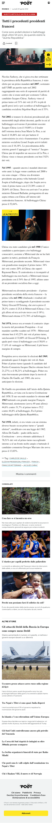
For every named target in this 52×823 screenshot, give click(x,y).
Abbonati (26, 813)
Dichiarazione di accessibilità (26, 797)
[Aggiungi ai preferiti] (16, 43)
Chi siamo (15, 792)
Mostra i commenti (26, 474)
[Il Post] (26, 3)
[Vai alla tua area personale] (49, 2)
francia (35, 462)
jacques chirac (30, 465)
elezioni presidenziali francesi (16, 462)
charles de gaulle (17, 458)
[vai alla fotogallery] (26, 225)
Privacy (37, 792)
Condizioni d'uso (37, 795)
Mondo (5, 9)
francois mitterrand (11, 465)
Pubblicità (27, 792)
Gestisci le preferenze (17, 795)
